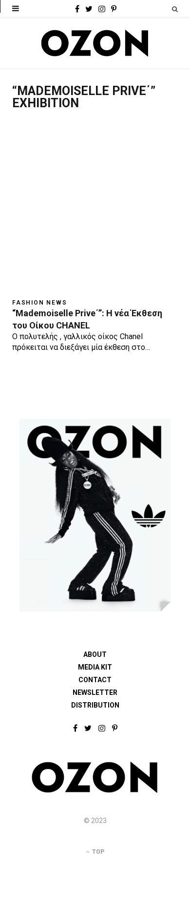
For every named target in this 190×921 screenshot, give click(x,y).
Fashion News (39, 302)
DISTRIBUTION (95, 705)
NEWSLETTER (95, 692)
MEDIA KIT (95, 667)
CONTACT (95, 680)
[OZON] (95, 790)
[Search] (175, 9)
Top (97, 851)
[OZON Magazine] (95, 43)
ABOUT (95, 654)
